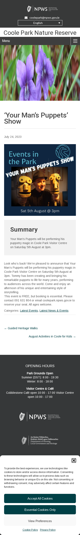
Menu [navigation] (6, 41)
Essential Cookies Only (40, 509)
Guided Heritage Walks (21, 328)
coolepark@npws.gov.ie (44, 17)
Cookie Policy (30, 529)
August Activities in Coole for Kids (52, 336)
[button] (74, 460)
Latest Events (29, 310)
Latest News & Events (54, 310)
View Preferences (40, 521)
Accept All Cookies (40, 498)
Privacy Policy (48, 529)
